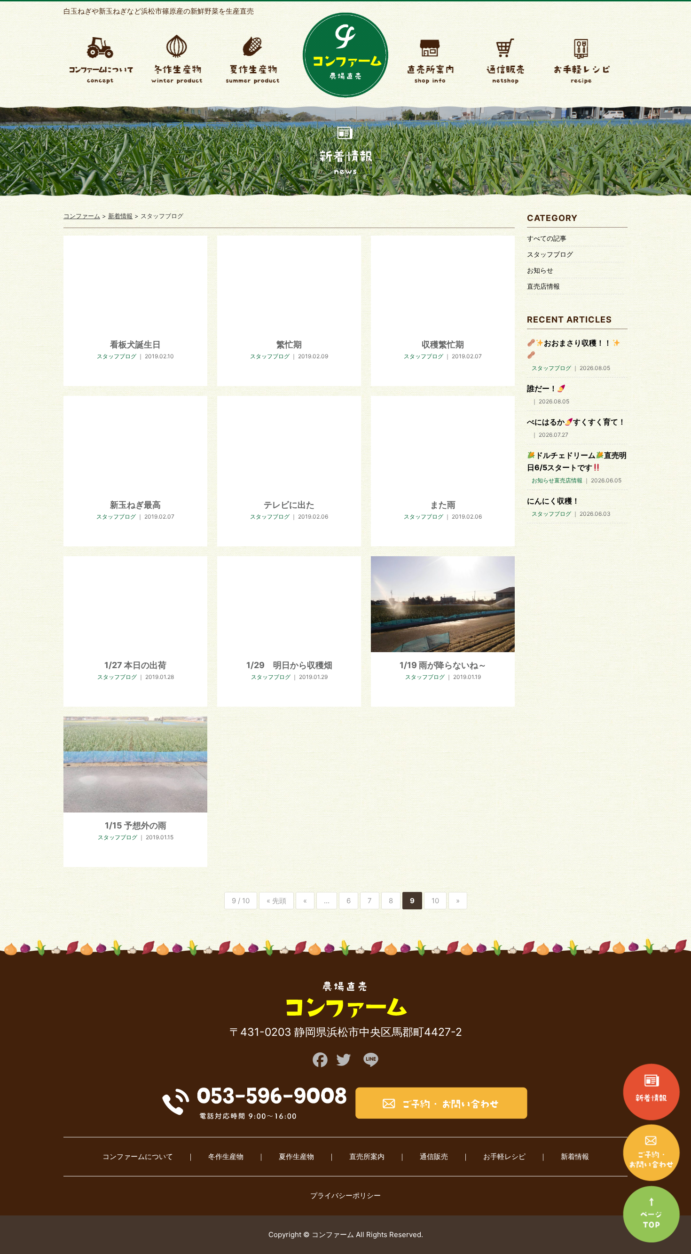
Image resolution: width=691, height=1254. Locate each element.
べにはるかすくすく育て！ (576, 421)
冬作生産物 (225, 1156)
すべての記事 (546, 238)
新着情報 (575, 1156)
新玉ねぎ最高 (135, 505)
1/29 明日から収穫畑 (289, 665)
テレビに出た (289, 505)
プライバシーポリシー (345, 1195)
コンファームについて (137, 1156)
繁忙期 (289, 344)
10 (435, 900)
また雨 (442, 505)
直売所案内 (367, 1156)
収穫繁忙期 (443, 344)
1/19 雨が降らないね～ (443, 665)
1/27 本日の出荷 (135, 665)
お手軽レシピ (504, 1156)
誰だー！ (542, 388)
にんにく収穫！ (553, 500)
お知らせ (540, 270)
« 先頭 (276, 900)
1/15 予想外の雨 (135, 825)
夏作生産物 (296, 1156)
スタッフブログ (550, 254)
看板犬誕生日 (135, 344)
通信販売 (434, 1156)
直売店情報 (543, 286)
